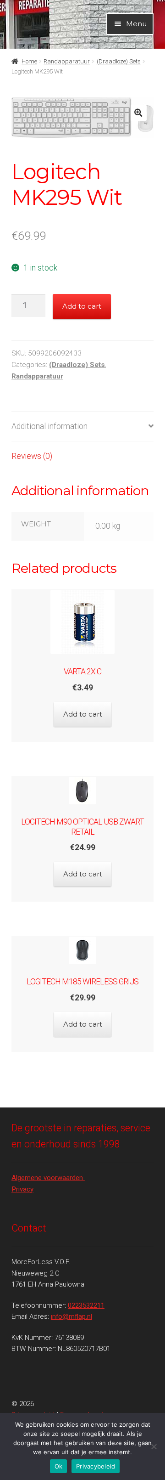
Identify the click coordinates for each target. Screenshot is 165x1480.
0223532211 (86, 1305)
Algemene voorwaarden (48, 1178)
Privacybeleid (95, 1466)
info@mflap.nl (71, 1316)
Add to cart (81, 306)
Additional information (49, 426)
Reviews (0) (31, 456)
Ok (59, 1466)
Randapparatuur (67, 61)
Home (29, 61)
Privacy (22, 1189)
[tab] (82, 426)
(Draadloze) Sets (119, 61)
